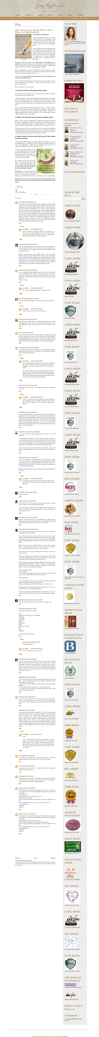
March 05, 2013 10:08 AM (33, 347)
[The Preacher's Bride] (67, 147)
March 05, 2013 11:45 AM (31, 412)
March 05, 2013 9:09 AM (31, 270)
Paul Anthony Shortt (23, 431)
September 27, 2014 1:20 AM (28, 765)
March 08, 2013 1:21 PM (34, 642)
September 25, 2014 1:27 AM (28, 755)
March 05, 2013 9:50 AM (27, 332)
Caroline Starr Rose (23, 298)
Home (18, 15)
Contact (80, 15)
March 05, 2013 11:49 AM (34, 431)
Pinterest (29, 141)
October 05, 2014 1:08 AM (27, 776)
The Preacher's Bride (74, 145)
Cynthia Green (22, 244)
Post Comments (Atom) (26, 860)
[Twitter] (73, 18)
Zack (20, 755)
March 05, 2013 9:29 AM (31, 319)
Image (25, 59)
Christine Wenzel (22, 457)
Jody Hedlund (26, 229)
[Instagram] (81, 18)
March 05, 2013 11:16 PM (31, 517)
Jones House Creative (62, 1036)
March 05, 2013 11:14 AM (31, 385)
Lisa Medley (21, 696)
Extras (60, 15)
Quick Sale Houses (39, 781)
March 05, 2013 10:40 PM (30, 500)
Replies (22, 226)
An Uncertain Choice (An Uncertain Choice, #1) (75, 137)
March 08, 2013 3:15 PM (36, 648)
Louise (20, 332)
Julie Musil (21, 500)
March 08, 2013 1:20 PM (30, 608)
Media (70, 15)
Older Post (53, 858)
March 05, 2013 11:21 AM (36, 229)
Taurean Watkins (22, 529)
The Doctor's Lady (74, 160)
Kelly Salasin (22, 608)
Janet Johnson (22, 517)
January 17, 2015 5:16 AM (29, 813)
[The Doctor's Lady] (67, 163)
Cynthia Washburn (23, 347)
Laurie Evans (22, 385)
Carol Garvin (21, 659)
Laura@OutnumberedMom (25, 599)
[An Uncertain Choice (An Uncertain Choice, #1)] (67, 139)
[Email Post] (16, 190)
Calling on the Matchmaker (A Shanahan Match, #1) (76, 152)
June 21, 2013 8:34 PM (36, 734)
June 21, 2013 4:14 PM (30, 696)
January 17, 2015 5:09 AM (29, 788)
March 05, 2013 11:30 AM (36, 397)
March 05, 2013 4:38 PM (36, 478)
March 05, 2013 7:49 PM (30, 492)
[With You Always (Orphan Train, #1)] (67, 130)
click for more (30, 769)
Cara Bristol (21, 710)
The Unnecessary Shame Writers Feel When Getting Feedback (33, 30)
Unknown (21, 788)
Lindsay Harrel (22, 319)
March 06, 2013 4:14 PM (36, 599)
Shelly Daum (22, 202)
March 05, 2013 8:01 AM (30, 202)
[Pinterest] (86, 18)
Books (50, 15)
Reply (20, 223)
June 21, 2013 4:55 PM (30, 710)
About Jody (29, 15)
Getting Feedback (22, 192)
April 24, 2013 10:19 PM (30, 677)
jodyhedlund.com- (49, 8)
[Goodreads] (78, 18)
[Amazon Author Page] (83, 18)
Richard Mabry (22, 270)
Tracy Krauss (22, 492)
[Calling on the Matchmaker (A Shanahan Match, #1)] (67, 154)
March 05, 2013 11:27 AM (36, 360)
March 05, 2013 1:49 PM (32, 457)
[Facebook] (75, 18)
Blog (40, 15)
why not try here (46, 759)
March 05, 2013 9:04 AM (31, 244)
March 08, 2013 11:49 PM (30, 659)
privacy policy (72, 1009)
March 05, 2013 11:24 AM (36, 288)
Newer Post (17, 858)
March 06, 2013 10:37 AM (32, 529)
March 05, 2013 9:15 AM (33, 298)
